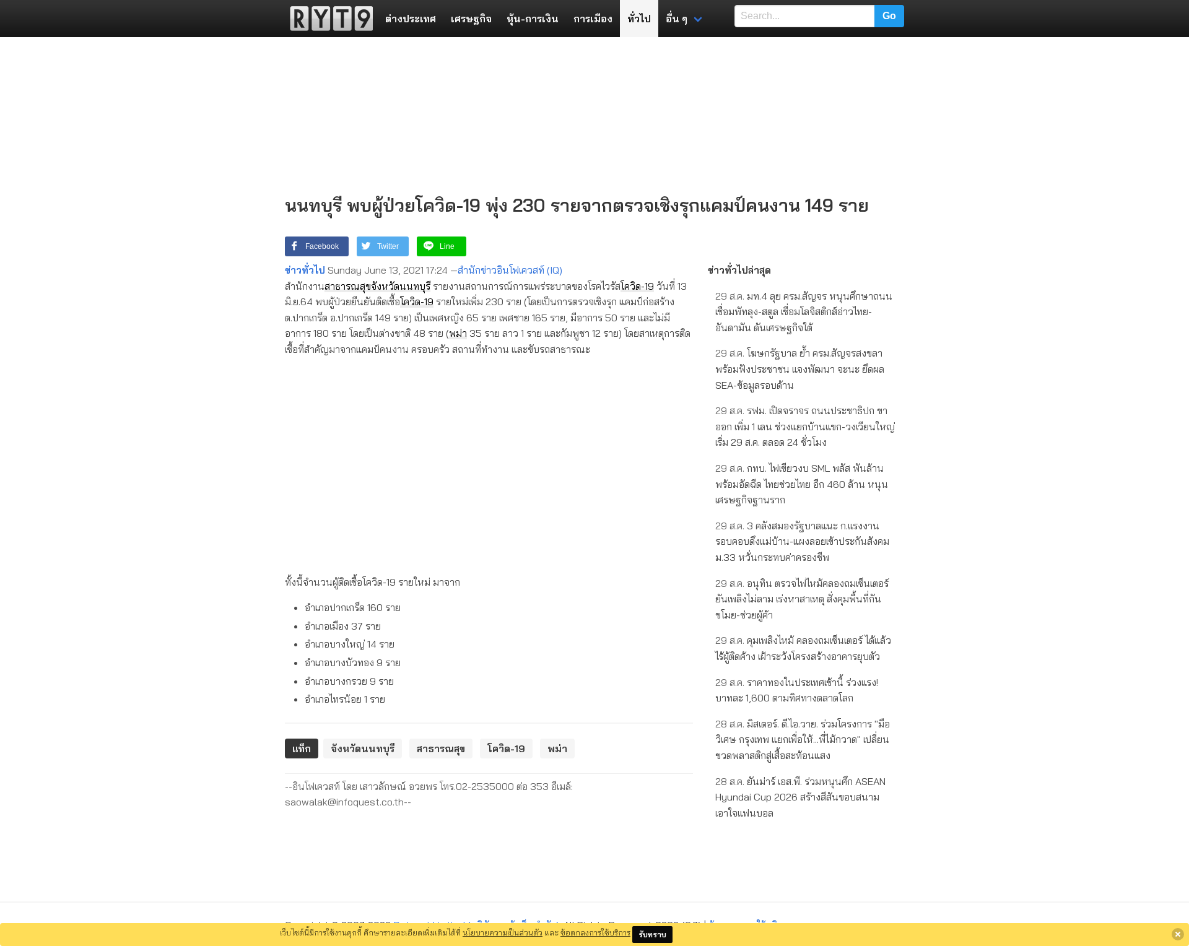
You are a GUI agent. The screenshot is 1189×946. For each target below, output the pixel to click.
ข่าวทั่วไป (305, 270)
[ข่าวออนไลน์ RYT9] (327, 18)
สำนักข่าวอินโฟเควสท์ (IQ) (510, 270)
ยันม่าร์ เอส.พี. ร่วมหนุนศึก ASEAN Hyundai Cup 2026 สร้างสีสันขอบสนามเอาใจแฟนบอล (800, 797)
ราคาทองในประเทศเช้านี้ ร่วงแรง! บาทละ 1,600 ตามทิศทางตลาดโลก (796, 690)
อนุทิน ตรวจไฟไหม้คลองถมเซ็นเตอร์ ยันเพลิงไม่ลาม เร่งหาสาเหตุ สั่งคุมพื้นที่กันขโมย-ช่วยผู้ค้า (802, 599)
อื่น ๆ (676, 18)
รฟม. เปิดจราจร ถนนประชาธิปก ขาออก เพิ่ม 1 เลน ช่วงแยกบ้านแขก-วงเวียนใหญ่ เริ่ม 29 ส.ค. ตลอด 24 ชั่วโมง (805, 426)
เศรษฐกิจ (471, 18)
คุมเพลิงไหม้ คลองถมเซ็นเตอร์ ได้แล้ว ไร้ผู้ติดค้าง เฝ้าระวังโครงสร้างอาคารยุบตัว (803, 648)
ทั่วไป (639, 18)
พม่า (458, 333)
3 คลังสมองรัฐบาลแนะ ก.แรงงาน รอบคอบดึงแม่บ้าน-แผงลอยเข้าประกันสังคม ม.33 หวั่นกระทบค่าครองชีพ (802, 541)
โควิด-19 (637, 286)
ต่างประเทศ (410, 18)
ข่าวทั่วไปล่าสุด (739, 270)
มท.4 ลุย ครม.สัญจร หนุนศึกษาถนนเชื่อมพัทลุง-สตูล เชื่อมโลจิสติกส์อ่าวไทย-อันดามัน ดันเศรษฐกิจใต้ (803, 312)
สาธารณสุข (347, 286)
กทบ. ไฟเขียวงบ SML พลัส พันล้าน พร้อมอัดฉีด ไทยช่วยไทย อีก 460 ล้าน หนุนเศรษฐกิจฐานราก (801, 484)
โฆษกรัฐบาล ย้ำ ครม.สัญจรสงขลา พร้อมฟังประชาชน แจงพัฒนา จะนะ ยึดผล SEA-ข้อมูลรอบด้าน (799, 369)
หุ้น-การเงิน (533, 18)
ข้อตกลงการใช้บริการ (595, 932)
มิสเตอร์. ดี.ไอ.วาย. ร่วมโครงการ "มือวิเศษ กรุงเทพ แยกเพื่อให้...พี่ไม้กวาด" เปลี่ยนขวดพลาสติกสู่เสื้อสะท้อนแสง (802, 740)
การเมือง (592, 18)
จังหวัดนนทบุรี (400, 286)
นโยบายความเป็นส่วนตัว (502, 932)
